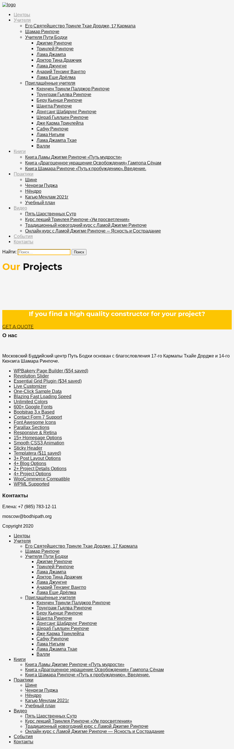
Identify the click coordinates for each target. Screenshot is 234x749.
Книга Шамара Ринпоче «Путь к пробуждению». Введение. (85, 168)
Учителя (22, 20)
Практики (23, 174)
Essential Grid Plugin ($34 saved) (48, 381)
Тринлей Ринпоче (55, 48)
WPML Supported (31, 484)
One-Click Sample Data (38, 391)
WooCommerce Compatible (42, 478)
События (23, 236)
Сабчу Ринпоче (52, 128)
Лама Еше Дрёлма (56, 77)
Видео (20, 208)
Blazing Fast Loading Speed (42, 396)
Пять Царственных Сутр (50, 213)
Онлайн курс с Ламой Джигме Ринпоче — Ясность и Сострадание (93, 230)
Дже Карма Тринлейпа (60, 123)
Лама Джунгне (52, 65)
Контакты (23, 242)
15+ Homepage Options (38, 437)
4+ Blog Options (30, 463)
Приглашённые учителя (50, 83)
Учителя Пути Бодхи (46, 37)
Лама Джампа (51, 54)
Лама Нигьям (50, 134)
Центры (22, 14)
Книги (20, 151)
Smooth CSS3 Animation (39, 442)
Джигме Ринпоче (54, 42)
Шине (31, 179)
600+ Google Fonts (33, 406)
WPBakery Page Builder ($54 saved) (51, 370)
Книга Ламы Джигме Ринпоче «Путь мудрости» (73, 157)
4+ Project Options (32, 473)
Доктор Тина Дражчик (59, 60)
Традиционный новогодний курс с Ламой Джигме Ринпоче (86, 225)
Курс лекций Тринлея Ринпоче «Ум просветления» (77, 219)
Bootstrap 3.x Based (34, 412)
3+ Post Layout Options (37, 458)
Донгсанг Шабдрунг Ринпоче (66, 111)
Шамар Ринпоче (42, 31)
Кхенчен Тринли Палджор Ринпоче (73, 88)
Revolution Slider (31, 375)
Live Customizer (30, 386)
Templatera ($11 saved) (37, 453)
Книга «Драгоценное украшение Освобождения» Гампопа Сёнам (93, 162)
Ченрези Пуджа (41, 185)
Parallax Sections (31, 427)
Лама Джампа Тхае (57, 140)
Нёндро (33, 191)
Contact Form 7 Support (38, 417)
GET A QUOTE (18, 326)
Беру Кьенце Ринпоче (59, 100)
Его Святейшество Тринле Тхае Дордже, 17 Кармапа (80, 25)
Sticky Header (28, 448)
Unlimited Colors (31, 401)
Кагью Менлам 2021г (46, 196)
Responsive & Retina (35, 432)
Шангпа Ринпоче (54, 105)
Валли (43, 145)
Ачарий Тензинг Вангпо (61, 71)
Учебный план (40, 202)
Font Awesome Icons (35, 422)
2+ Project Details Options (40, 468)
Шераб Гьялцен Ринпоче (62, 117)
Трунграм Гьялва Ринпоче (64, 94)
